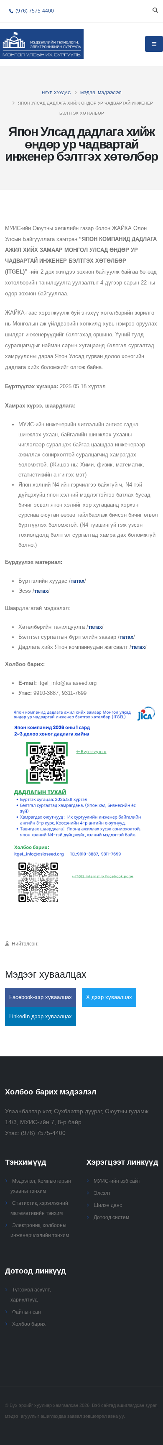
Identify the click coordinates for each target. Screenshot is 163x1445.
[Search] (155, 10)
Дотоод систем (111, 1217)
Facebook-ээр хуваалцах (40, 997)
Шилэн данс (108, 1205)
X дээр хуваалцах (109, 997)
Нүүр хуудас (56, 92)
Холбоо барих (29, 1324)
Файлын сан (26, 1311)
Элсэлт (102, 1193)
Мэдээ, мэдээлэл (101, 92)
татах (77, 581)
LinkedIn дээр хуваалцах (40, 1016)
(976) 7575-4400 (34, 10)
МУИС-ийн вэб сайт (117, 1181)
